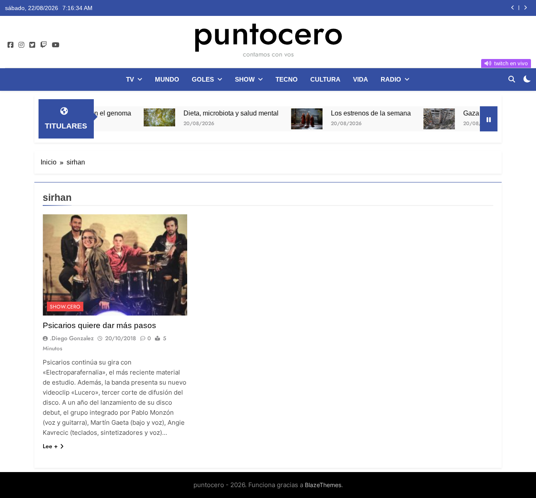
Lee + (50, 446)
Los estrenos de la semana (359, 113)
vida (360, 79)
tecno (287, 79)
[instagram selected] (21, 45)
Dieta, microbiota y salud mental (219, 113)
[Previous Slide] (512, 7)
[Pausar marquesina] (488, 118)
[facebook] (10, 45)
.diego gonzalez (72, 338)
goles (203, 79)
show (245, 79)
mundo (167, 79)
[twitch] (43, 45)
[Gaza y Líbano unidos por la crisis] (427, 118)
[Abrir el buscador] (511, 79)
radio (391, 79)
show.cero (65, 307)
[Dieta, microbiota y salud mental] (148, 117)
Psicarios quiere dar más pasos (99, 325)
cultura (325, 79)
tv (130, 79)
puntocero (268, 32)
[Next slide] (525, 7)
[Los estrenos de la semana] (295, 118)
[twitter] (32, 45)
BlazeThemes (323, 484)
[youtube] (55, 45)
